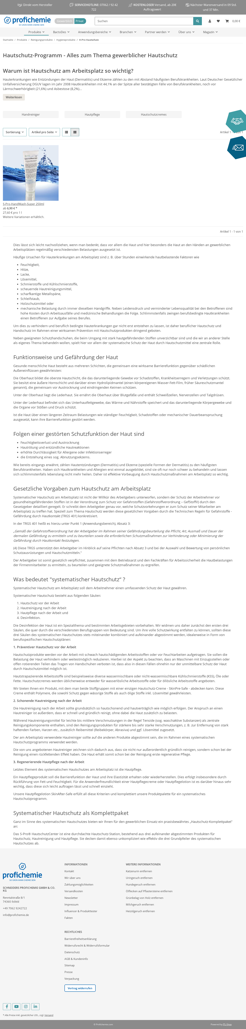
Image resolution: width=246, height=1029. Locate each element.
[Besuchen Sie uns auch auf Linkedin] (35, 1006)
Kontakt (69, 871)
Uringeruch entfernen (139, 878)
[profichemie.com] (27, 21)
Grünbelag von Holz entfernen (144, 898)
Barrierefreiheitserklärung (80, 939)
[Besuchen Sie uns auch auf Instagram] (26, 1006)
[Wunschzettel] (218, 21)
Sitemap (69, 965)
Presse (68, 972)
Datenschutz (72, 952)
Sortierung (13, 132)
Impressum (71, 904)
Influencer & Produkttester (80, 911)
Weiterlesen (14, 97)
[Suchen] (197, 21)
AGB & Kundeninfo (76, 959)
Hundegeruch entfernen (140, 884)
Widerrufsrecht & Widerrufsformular (87, 945)
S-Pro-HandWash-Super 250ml (23, 204)
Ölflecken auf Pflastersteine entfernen (149, 891)
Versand (48, 1015)
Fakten (68, 918)
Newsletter (71, 898)
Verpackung (71, 978)
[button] (210, 21)
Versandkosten (73, 891)
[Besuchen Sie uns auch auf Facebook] (7, 1006)
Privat (80, 21)
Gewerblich (64, 21)
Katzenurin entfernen (139, 871)
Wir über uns (72, 878)
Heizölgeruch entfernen (140, 911)
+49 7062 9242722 (15, 908)
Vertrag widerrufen (80, 988)
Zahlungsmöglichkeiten (78, 884)
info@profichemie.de (16, 915)
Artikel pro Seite (43, 132)
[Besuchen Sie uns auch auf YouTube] (16, 1006)
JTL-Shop (227, 1024)
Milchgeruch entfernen (140, 904)
